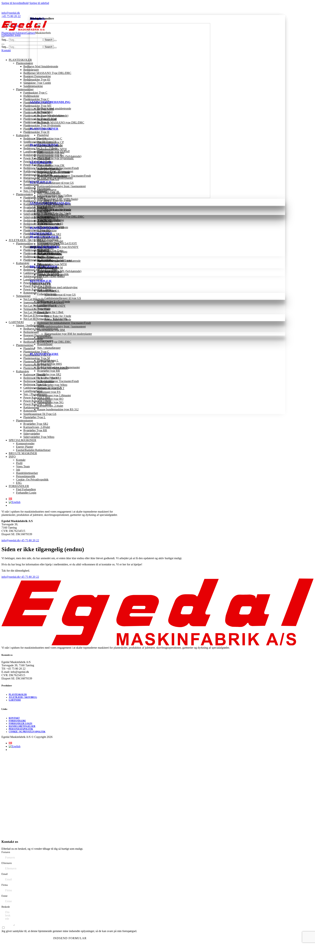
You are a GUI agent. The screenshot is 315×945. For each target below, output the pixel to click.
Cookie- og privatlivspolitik (53, 274)
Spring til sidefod (39, 3)
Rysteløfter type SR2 (49, 374)
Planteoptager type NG (50, 402)
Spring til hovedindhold (15, 3)
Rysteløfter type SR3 (49, 377)
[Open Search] (2, 37)
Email (4, 874)
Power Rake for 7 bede (57, 319)
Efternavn (6, 863)
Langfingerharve (46, 305)
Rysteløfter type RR (48, 370)
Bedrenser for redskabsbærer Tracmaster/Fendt (64, 322)
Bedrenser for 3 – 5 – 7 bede (53, 301)
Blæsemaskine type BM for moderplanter (68, 333)
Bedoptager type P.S (49, 391)
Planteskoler (8, 32)
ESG (40, 277)
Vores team (43, 260)
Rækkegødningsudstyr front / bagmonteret (61, 326)
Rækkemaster (45, 340)
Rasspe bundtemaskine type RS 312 (58, 409)
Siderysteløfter (45, 381)
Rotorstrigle (44, 308)
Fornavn (5, 852)
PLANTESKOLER (18, 694)
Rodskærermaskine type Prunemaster (58, 367)
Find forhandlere (46, 290)
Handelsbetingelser (48, 267)
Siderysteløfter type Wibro (52, 384)
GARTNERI (15, 700)
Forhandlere (17, 720)
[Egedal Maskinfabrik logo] (24, 29)
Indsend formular (70, 938)
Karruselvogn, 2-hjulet (50, 405)
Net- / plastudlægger (49, 347)
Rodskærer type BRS (49, 363)
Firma (4, 885)
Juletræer (20, 32)
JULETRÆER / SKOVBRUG (23, 697)
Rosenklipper (44, 344)
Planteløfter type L (48, 360)
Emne (4, 896)
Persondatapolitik (21, 729)
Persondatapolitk (46, 270)
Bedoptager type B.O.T (50, 388)
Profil (40, 256)
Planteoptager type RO (50, 398)
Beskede (5, 906)
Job (39, 263)
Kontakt (41, 253)
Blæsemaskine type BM (51, 330)
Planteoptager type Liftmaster (54, 395)
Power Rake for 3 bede (57, 315)
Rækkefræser (44, 337)
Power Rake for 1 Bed (50, 312)
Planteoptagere (44, 354)
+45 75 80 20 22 (29, 576)
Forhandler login (46, 293)
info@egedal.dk (10, 576)
